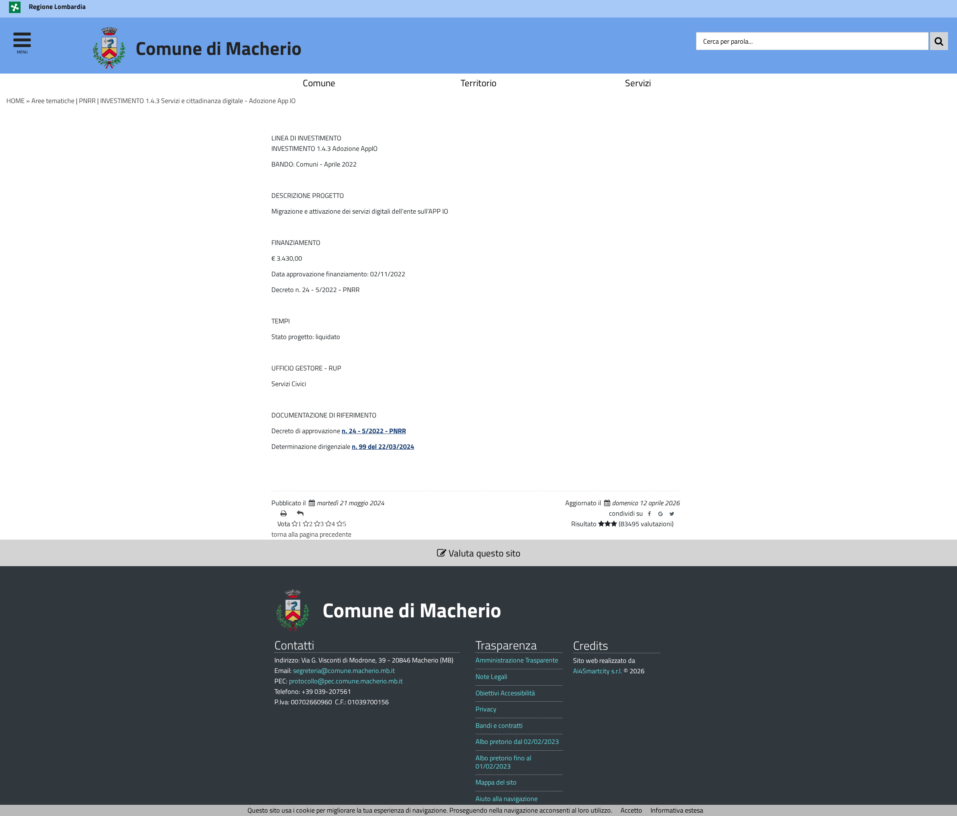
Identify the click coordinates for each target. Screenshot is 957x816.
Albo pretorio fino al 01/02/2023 (503, 762)
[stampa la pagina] (285, 513)
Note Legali (491, 677)
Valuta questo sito (483, 553)
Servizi (638, 82)
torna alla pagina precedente (311, 534)
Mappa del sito (496, 782)
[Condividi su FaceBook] (649, 514)
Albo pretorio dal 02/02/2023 (517, 742)
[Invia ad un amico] (302, 513)
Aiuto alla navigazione (507, 799)
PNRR (87, 101)
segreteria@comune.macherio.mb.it (344, 670)
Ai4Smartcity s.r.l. (597, 671)
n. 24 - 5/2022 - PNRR (374, 431)
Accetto (631, 810)
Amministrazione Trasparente (517, 660)
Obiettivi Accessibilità (505, 693)
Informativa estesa (676, 810)
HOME (15, 101)
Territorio (478, 82)
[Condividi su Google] (660, 514)
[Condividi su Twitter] (672, 514)
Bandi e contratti (499, 726)
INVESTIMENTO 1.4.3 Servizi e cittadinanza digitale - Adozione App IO (198, 101)
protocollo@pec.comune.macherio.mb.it (346, 681)
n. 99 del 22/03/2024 (383, 446)
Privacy (486, 709)
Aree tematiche (52, 101)
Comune (319, 82)
